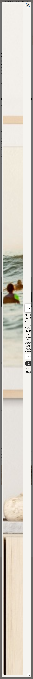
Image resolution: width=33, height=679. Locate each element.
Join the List (29, 363)
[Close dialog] (28, 5)
